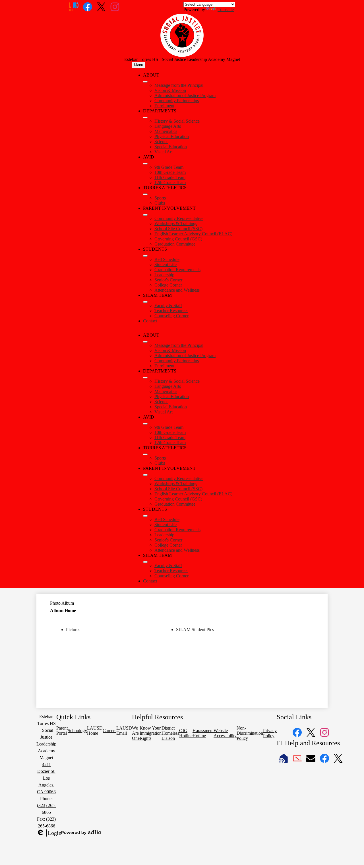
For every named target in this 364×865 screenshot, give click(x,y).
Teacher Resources (171, 310)
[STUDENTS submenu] (145, 256)
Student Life (165, 264)
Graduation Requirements (177, 269)
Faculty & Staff (168, 305)
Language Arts (167, 126)
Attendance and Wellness (177, 290)
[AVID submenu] (145, 163)
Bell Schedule (166, 259)
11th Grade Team (169, 177)
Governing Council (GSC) (178, 238)
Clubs (159, 203)
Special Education (170, 146)
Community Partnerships (176, 100)
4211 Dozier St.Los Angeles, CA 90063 (46, 778)
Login (48, 833)
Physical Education (171, 136)
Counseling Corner (171, 315)
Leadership (164, 274)
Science (161, 141)
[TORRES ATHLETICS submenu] (145, 194)
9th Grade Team (168, 167)
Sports (160, 197)
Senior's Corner (168, 279)
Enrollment (164, 105)
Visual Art (163, 151)
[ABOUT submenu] (145, 82)
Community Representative (178, 218)
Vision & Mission (170, 90)
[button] (145, 342)
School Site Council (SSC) (178, 228)
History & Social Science (177, 121)
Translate (226, 9)
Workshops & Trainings (175, 223)
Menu (138, 65)
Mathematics (165, 131)
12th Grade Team (170, 182)
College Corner (168, 285)
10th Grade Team (170, 172)
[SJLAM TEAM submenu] (145, 302)
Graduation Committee (174, 244)
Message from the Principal (178, 85)
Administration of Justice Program (185, 95)
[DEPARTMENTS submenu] (145, 117)
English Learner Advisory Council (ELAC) (193, 233)
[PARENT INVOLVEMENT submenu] (145, 215)
